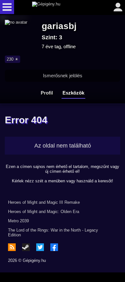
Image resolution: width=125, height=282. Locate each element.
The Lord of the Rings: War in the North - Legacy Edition (53, 232)
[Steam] (26, 247)
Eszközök (73, 92)
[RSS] (12, 247)
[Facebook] (54, 247)
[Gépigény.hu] (61, 7)
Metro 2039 (18, 220)
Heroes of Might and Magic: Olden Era (43, 211)
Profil (47, 92)
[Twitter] (40, 247)
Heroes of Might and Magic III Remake (44, 202)
